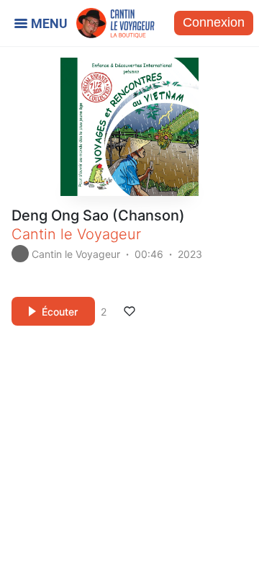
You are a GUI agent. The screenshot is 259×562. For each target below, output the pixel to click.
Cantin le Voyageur (76, 234)
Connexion (214, 22)
